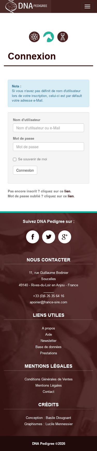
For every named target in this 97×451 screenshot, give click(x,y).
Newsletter (48, 341)
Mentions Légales (48, 385)
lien (67, 191)
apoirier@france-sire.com (48, 302)
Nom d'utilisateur (26, 119)
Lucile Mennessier (59, 424)
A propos (48, 328)
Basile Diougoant (58, 418)
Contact (48, 391)
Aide (48, 334)
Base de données (48, 347)
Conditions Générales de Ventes (49, 379)
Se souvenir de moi (32, 159)
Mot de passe (23, 138)
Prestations (48, 353)
